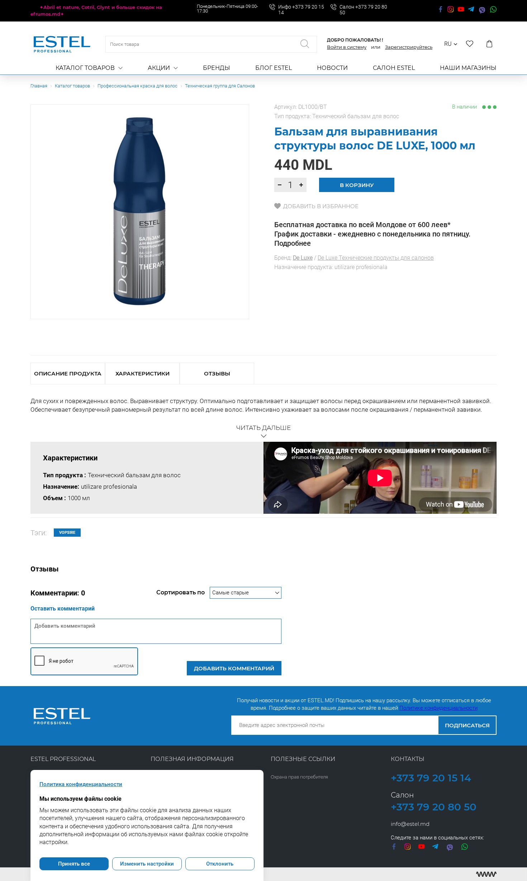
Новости (332, 67)
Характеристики (142, 373)
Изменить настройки (147, 864)
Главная (38, 85)
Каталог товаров (85, 67)
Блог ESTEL (273, 67)
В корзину (357, 185)
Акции (159, 67)
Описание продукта (67, 373)
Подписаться (467, 725)
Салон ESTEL (394, 67)
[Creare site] (486, 874)
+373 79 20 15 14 (431, 778)
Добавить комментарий (234, 668)
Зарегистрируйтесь (408, 47)
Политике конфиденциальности (438, 708)
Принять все (74, 864)
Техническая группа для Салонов (220, 85)
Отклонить (219, 864)
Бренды (216, 67)
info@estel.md (410, 823)
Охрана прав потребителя (299, 777)
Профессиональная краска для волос (137, 85)
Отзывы (217, 373)
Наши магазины (468, 67)
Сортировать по (181, 592)
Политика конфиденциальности (80, 784)
